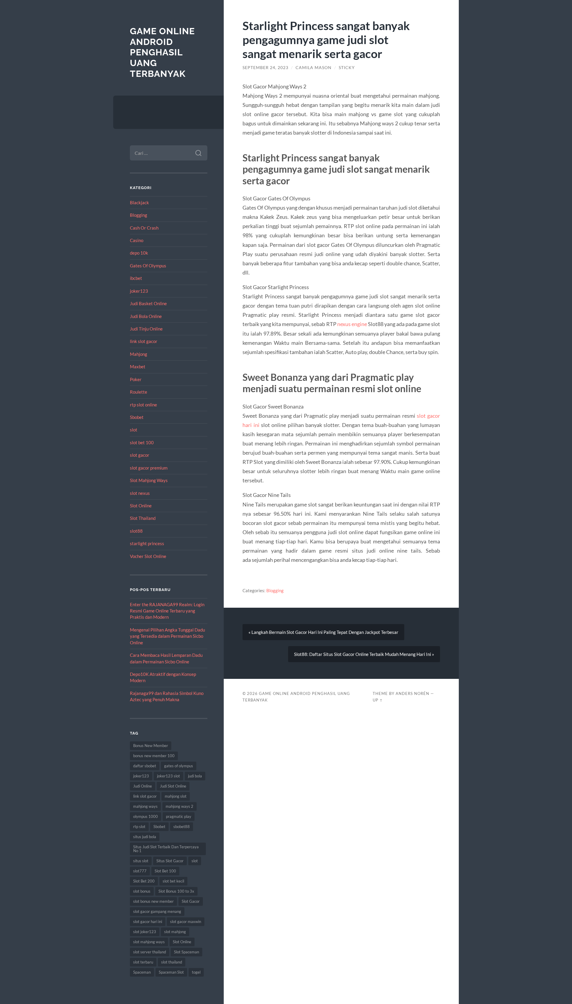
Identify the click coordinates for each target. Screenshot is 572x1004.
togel (196, 972)
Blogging (138, 215)
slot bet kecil (173, 881)
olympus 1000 (145, 816)
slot (133, 429)
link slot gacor (143, 341)
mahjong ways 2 (179, 806)
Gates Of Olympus (148, 265)
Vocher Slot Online (148, 556)
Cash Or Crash (144, 227)
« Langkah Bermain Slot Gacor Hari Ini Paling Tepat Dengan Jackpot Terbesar (323, 632)
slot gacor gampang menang (157, 911)
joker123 (139, 291)
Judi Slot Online (173, 786)
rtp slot (139, 826)
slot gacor (139, 455)
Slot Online (141, 505)
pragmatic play (178, 816)
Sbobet (137, 417)
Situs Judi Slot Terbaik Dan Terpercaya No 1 (166, 848)
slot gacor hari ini (147, 921)
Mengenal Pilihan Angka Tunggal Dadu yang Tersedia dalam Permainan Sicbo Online (167, 636)
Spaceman (142, 972)
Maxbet (137, 366)
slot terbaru (143, 962)
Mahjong (138, 354)
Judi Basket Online (148, 303)
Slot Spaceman (186, 952)
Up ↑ (378, 700)
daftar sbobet (144, 765)
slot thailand (171, 962)
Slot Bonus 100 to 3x (176, 891)
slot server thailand (149, 952)
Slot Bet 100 (165, 871)
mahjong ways (145, 806)
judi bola (195, 776)
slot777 (140, 871)
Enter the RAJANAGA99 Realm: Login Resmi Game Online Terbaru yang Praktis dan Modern (167, 611)
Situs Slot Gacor (170, 860)
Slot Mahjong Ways (149, 480)
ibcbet (136, 278)
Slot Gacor (191, 901)
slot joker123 (144, 931)
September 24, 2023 (265, 67)
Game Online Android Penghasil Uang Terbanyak (162, 52)
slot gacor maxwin (185, 921)
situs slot (140, 860)
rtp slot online (143, 404)
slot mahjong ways (149, 941)
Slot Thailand (143, 518)
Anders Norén (412, 693)
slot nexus (140, 493)
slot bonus (141, 891)
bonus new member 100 (154, 755)
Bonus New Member (150, 745)
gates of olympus (178, 765)
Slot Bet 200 (144, 881)
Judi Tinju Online (146, 328)
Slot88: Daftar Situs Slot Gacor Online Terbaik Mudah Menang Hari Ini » (364, 654)
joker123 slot (168, 776)
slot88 (136, 531)
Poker (136, 379)
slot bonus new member (153, 901)
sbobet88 (181, 826)
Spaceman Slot (171, 972)
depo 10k (139, 252)
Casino (136, 240)
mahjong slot (175, 796)
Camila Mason (314, 67)
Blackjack (139, 202)
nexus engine (352, 324)
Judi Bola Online (146, 316)
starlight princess (147, 543)
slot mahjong (175, 931)
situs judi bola (144, 836)
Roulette (138, 392)
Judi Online (142, 786)
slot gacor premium (148, 467)
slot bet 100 (142, 442)
